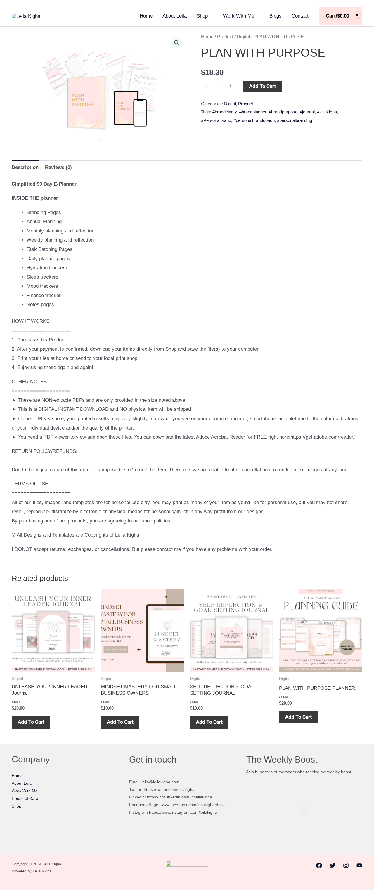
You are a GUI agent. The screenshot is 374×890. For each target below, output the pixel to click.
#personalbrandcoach (254, 120)
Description (25, 167)
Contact (300, 16)
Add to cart (262, 86)
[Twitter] (332, 865)
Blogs (275, 16)
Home (146, 16)
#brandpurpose (283, 111)
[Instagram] (346, 865)
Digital (243, 36)
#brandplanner (252, 111)
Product (225, 36)
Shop (202, 16)
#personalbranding (294, 120)
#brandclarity (224, 111)
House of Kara (25, 798)
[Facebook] (319, 865)
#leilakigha (327, 111)
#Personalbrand (216, 120)
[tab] (25, 167)
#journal (307, 111)
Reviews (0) (58, 167)
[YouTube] (359, 865)
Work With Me (238, 16)
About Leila (174, 16)
